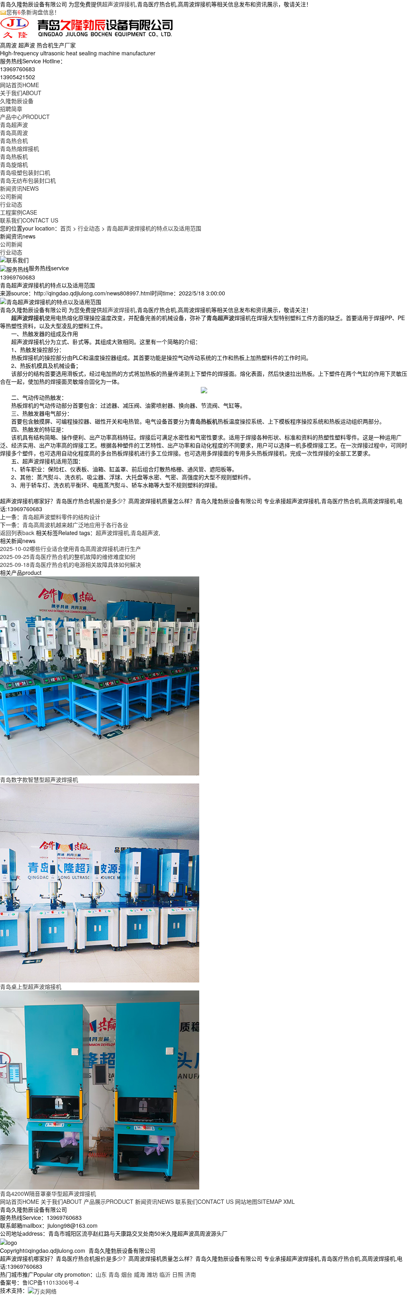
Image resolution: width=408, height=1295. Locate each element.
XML (289, 1201)
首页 (65, 228)
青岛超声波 (14, 125)
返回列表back (17, 533)
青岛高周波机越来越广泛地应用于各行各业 (75, 525)
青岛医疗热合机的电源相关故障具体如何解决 (70, 564)
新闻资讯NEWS (154, 1201)
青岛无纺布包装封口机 (28, 180)
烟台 (126, 1274)
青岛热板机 (14, 156)
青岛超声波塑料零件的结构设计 (61, 517)
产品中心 (25, 117)
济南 (190, 1274)
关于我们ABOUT (61, 1201)
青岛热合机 (14, 141)
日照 (177, 1274)
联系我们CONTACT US (204, 1201)
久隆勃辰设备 (16, 101)
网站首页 (19, 85)
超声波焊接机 (118, 4)
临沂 (165, 1274)
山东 (101, 1274)
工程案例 (18, 212)
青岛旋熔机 (14, 164)
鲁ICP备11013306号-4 (50, 1282)
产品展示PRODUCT (108, 1201)
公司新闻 (11, 196)
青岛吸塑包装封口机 (25, 172)
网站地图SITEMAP (258, 1201)
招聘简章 (11, 109)
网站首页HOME (19, 1201)
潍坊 (152, 1274)
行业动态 (11, 204)
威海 (139, 1274)
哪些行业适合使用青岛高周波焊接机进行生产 (70, 549)
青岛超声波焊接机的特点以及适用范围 (153, 228)
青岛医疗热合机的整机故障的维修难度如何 (67, 557)
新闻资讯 (19, 188)
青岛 (114, 1274)
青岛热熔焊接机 (19, 148)
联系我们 (29, 220)
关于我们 (20, 93)
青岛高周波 (14, 133)
